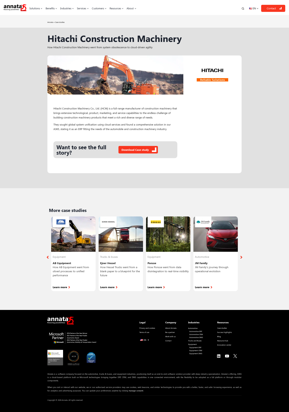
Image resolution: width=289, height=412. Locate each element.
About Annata (170, 328)
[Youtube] (227, 356)
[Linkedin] (218, 356)
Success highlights (224, 332)
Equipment (192, 344)
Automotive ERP (195, 331)
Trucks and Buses (195, 341)
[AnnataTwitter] (235, 356)
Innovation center (224, 345)
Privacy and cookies (147, 328)
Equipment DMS (195, 353)
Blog (219, 336)
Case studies (60, 22)
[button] (47, 257)
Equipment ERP (195, 347)
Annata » (51, 22)
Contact (271, 8)
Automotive (192, 328)
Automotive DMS (196, 337)
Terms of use (144, 332)
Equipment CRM (195, 350)
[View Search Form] (243, 8)
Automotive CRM (196, 334)
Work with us (170, 336)
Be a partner (170, 332)
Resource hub (222, 340)
